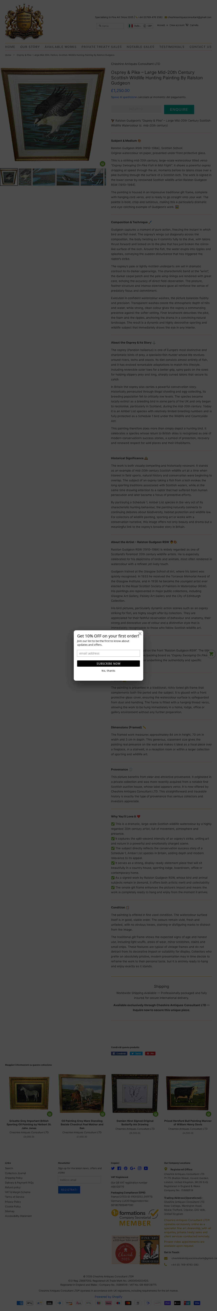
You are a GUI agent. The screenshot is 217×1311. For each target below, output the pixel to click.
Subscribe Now (109, 663)
